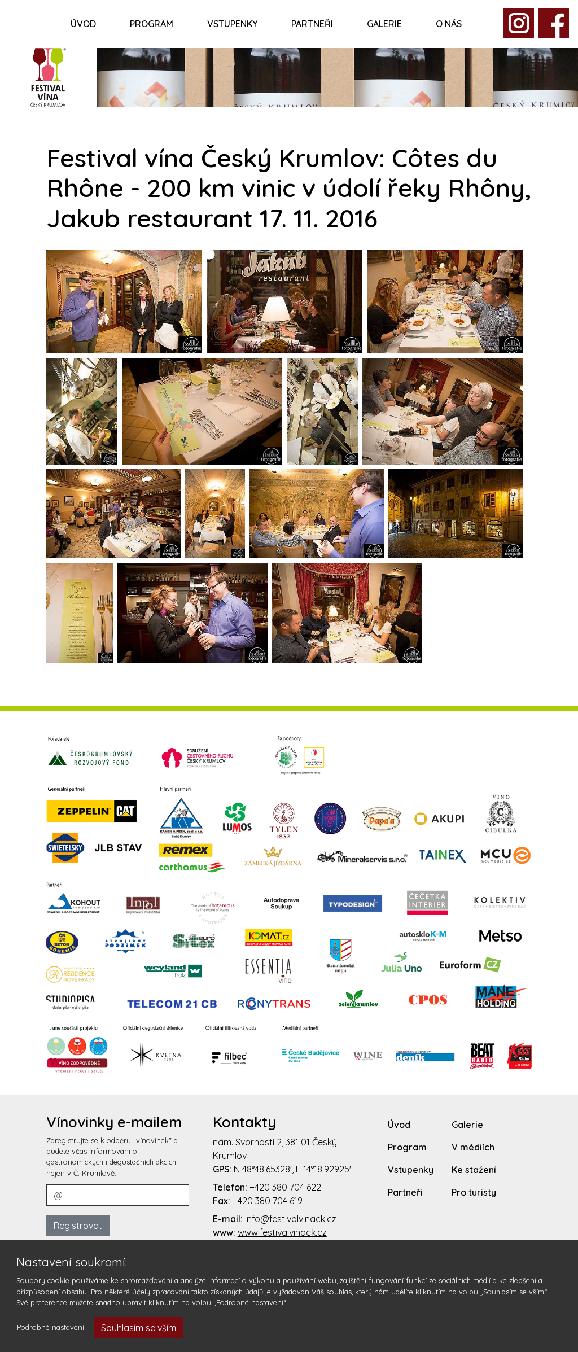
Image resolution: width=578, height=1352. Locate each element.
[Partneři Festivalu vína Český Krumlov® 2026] (289, 903)
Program (151, 23)
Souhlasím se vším (138, 1327)
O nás (449, 23)
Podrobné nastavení (50, 1327)
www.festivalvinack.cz (282, 1232)
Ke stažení (474, 1169)
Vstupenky (232, 23)
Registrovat (78, 1225)
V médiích (473, 1147)
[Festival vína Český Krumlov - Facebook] (518, 22)
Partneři (312, 23)
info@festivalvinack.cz (290, 1218)
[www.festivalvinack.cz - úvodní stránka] (48, 75)
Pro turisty (474, 1192)
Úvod (83, 23)
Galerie (384, 23)
